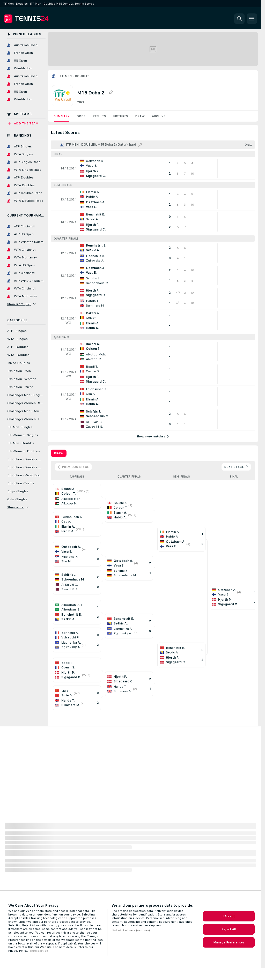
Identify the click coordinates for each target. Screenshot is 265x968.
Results (99, 116)
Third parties (38, 950)
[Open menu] (252, 18)
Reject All (229, 929)
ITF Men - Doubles (74, 76)
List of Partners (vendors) (131, 930)
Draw (140, 116)
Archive (158, 116)
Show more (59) (19, 304)
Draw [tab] (58, 453)
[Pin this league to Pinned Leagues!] (110, 92)
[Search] (239, 18)
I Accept (229, 916)
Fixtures (120, 116)
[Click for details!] (153, 168)
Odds (81, 116)
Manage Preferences (228, 942)
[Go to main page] (39, 18)
